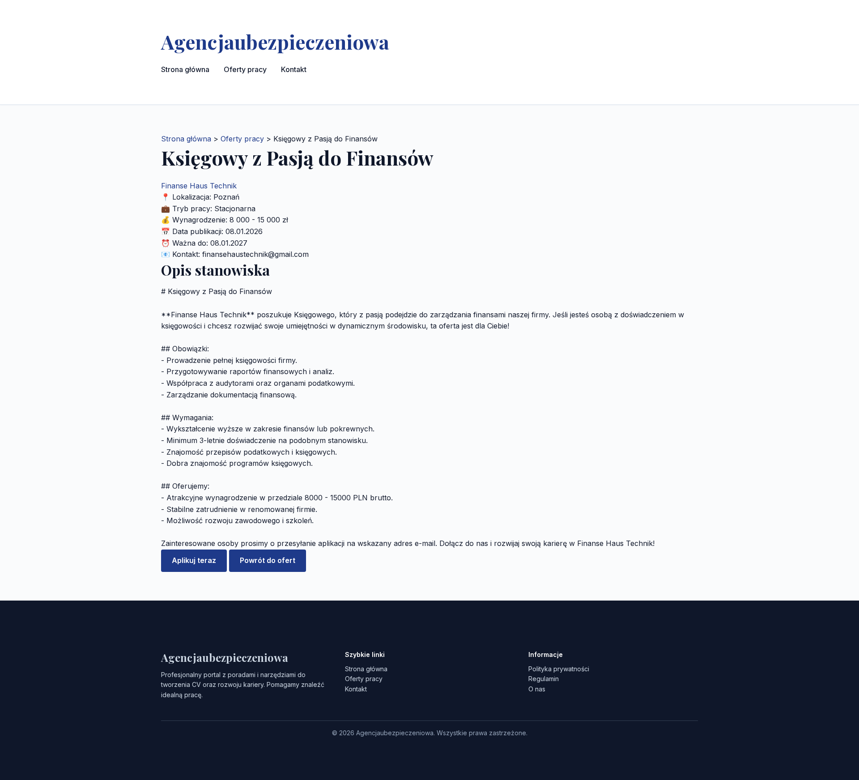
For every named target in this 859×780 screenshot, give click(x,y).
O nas (536, 689)
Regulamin (543, 678)
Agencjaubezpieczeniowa (275, 41)
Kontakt (293, 69)
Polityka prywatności (558, 669)
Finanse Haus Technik (199, 185)
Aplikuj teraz (194, 560)
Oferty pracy (245, 69)
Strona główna (185, 69)
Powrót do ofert (267, 560)
